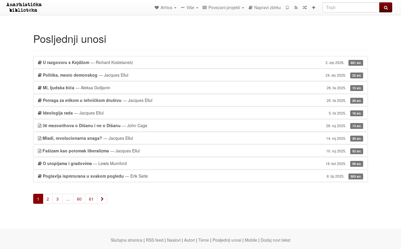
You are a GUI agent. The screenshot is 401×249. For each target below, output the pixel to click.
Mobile (251, 240)
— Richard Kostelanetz (202, 62)
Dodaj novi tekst (275, 240)
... (68, 199)
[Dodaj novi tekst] (313, 7)
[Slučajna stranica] (304, 7)
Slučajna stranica (126, 240)
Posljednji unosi (227, 240)
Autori (189, 240)
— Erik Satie (202, 176)
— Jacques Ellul (202, 75)
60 (79, 199)
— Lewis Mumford (202, 163)
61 (91, 199)
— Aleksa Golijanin (202, 87)
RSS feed (155, 240)
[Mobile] (287, 7)
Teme (203, 240)
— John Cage (202, 125)
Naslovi (174, 240)
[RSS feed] (296, 7)
